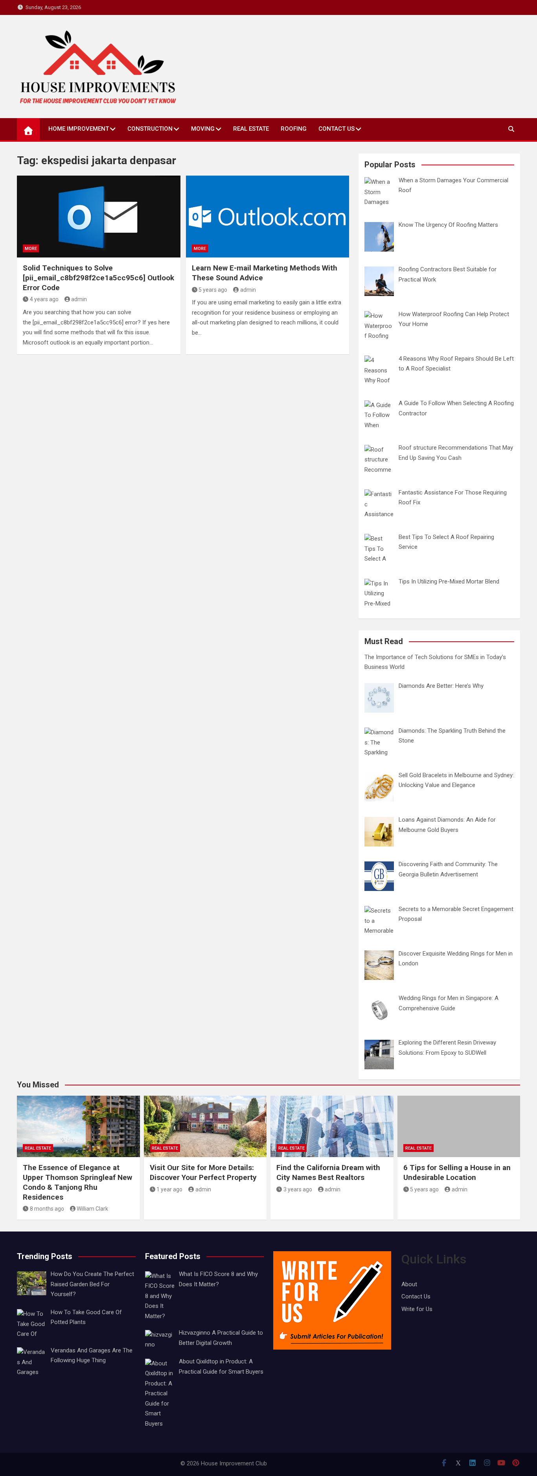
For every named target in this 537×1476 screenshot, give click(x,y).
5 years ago (213, 290)
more (31, 248)
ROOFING (294, 128)
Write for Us (416, 1309)
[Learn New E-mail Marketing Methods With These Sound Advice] (267, 216)
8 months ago (47, 1209)
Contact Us (336, 128)
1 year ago (169, 1189)
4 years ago (44, 299)
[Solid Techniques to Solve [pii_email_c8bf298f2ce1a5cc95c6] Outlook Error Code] (98, 216)
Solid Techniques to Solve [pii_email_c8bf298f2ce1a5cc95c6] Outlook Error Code (98, 277)
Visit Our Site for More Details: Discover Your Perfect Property (203, 1172)
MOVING (203, 128)
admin (79, 299)
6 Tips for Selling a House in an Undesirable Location (457, 1172)
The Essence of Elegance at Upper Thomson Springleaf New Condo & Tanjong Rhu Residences (77, 1182)
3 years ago (297, 1189)
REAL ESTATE (251, 128)
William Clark (92, 1209)
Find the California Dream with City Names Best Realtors (328, 1172)
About (409, 1284)
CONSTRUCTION (150, 128)
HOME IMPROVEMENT (78, 128)
